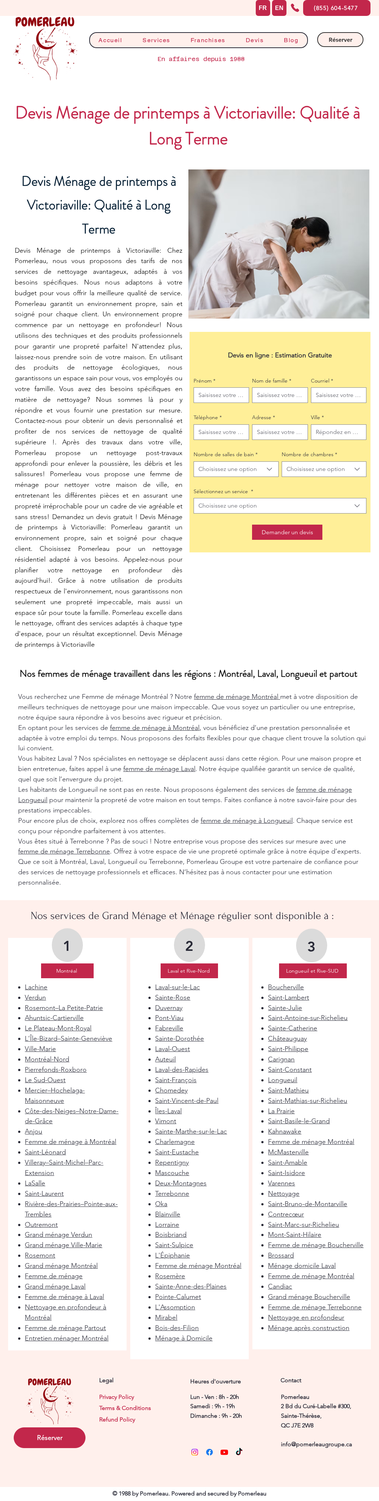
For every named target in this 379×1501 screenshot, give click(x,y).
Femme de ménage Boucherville (315, 1245)
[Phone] (295, 8)
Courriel (322, 380)
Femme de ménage (54, 1276)
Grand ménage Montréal (61, 1266)
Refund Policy (117, 1419)
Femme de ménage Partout (65, 1328)
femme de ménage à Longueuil (247, 821)
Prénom (204, 380)
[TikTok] (239, 1452)
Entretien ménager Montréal (66, 1338)
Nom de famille (271, 380)
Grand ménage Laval (55, 1286)
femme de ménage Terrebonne (64, 851)
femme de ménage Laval (159, 769)
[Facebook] (209, 1452)
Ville (317, 417)
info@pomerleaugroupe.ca (316, 1444)
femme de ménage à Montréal (154, 728)
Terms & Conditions (125, 1407)
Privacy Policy (116, 1396)
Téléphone (208, 417)
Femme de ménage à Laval (64, 1297)
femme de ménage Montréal (237, 697)
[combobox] (236, 469)
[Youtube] (224, 1452)
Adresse (263, 417)
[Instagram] (194, 1452)
